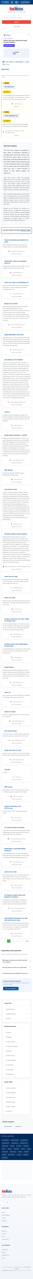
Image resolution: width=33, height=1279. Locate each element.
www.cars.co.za (18, 609)
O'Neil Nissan (9, 667)
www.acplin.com (18, 817)
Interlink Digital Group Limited (7, 1270)
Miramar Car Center (11, 303)
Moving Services (11, 1154)
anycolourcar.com (18, 524)
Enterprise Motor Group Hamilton (15, 534)
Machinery (27, 1151)
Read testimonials (11, 1092)
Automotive (19, 62)
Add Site (6, 2)
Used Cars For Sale (11, 576)
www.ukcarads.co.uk (18, 701)
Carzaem (7, 769)
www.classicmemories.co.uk (18, 251)
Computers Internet (24, 1143)
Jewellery (9, 1148)
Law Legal (19, 1154)
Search (17, 22)
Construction (25, 1145)
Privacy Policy (5, 1239)
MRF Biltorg (8, 470)
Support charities (11, 1106)
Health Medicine (15, 1143)
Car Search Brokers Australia (14, 827)
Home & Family (10, 1055)
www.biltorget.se (18, 479)
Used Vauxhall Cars (11, 116)
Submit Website (6, 1215)
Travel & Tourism (11, 1041)
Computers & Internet (12, 1046)
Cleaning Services (5, 1143)
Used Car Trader (9, 712)
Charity (4, 1252)
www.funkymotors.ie (18, 293)
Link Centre (9, 62)
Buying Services (17, 1009)
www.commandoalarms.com (18, 908)
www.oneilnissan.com (18, 682)
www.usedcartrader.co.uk (18, 721)
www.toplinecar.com (18, 587)
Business (9, 1032)
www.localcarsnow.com (18, 759)
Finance (3, 1148)
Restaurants (25, 1154)
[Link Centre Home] (16, 9)
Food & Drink (10, 1065)
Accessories (18, 1126)
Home (3, 1212)
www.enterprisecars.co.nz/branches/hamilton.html (18, 566)
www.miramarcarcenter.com (18, 324)
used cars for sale (10, 872)
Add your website (11, 1088)
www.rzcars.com (18, 885)
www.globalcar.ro (18, 657)
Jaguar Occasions (17, 1014)
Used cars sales (9, 598)
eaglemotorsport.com (18, 349)
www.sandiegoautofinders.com (18, 402)
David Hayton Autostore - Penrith (15, 435)
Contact (4, 1233)
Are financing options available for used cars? (15, 973)
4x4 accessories (8, 1126)
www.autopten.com (18, 634)
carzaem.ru (18, 777)
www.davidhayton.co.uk (18, 460)
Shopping (9, 1037)
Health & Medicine (11, 1060)
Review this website (17, 254)
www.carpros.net (18, 425)
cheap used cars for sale (12, 750)
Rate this (16, 106)
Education (9, 1051)
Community (5, 1249)
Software (29, 1148)
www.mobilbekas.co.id (18, 862)
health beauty (16, 1148)
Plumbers (20, 1151)
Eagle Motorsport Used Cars (14, 334)
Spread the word (11, 1097)
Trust (3, 1236)
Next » (27, 941)
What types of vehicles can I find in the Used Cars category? (15, 961)
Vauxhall (17, 1018)
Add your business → (11, 988)
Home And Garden (14, 1140)
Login (3, 1258)
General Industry (5, 1140)
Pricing (3, 1218)
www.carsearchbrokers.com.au (18, 838)
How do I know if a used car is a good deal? (15, 967)
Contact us (9, 1111)
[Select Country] (3, 62)
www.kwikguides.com (18, 272)
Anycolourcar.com (10, 489)
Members (4, 1220)
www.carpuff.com (18, 933)
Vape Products (5, 1151)
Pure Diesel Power (10, 731)
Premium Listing (25, 230)
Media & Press (5, 1255)
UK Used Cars (9, 87)
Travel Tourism (5, 1145)
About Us (4, 1231)
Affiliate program (11, 1102)
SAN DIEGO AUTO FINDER (13, 360)
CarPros (7, 412)
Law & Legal (10, 1069)
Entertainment (10, 1074)
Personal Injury (13, 1151)
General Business (24, 1140)
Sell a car (7, 692)
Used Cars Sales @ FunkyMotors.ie (16, 282)
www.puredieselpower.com (18, 740)
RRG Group (8, 787)
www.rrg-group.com (18, 796)
